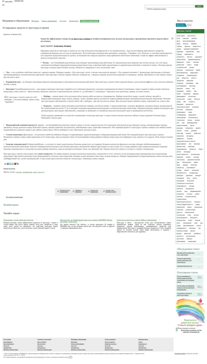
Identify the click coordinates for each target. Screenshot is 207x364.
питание (196, 62)
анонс (195, 178)
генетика (180, 109)
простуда (180, 133)
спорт (188, 62)
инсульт (185, 44)
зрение (179, 131)
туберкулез (189, 128)
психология (189, 70)
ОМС (184, 102)
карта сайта (8, 1)
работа (193, 78)
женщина (180, 175)
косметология (190, 210)
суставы (196, 157)
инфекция (189, 109)
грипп (179, 94)
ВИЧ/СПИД (192, 86)
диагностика (181, 146)
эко (199, 228)
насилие (180, 196)
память (188, 91)
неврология (181, 207)
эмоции (185, 165)
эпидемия (180, 91)
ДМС (178, 162)
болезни (197, 99)
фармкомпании (195, 191)
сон (178, 123)
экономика (189, 83)
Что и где (63, 21)
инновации (180, 181)
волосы (179, 191)
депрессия (180, 65)
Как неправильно (9, 344)
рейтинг (194, 38)
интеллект (180, 239)
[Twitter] (10, 163)
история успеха (190, 196)
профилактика (192, 75)
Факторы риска (143, 339)
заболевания (181, 117)
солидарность (181, 228)
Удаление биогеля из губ (184, 266)
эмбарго (189, 239)
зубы (196, 223)
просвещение (190, 236)
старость (192, 102)
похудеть (197, 202)
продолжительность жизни (186, 141)
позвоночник (181, 220)
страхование (190, 167)
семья (188, 88)
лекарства (180, 80)
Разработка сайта (180, 353)
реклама (180, 128)
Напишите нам (18, 0)
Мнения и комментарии (89, 21)
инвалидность (181, 186)
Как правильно (8, 342)
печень (189, 120)
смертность (197, 46)
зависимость (188, 54)
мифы (196, 162)
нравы (198, 204)
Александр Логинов (62, 45)
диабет (198, 128)
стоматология (181, 199)
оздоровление (182, 149)
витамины (190, 136)
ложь (189, 215)
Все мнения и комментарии (14, 197)
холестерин (181, 36)
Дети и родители (110, 342)
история (189, 194)
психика (189, 138)
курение (187, 46)
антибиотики (195, 154)
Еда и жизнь (7, 339)
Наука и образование (49, 21)
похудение (180, 75)
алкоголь (186, 38)
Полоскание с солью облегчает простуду (19, 220)
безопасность (193, 117)
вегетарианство (182, 73)
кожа (178, 165)
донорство (189, 104)
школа (199, 225)
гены (178, 38)
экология (180, 70)
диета (192, 125)
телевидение (181, 115)
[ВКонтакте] (8, 163)
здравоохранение (194, 59)
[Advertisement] (22, 51)
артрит (188, 157)
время (198, 70)
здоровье (180, 51)
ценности (192, 149)
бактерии (180, 157)
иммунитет (180, 138)
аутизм (196, 215)
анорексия (180, 194)
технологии (181, 160)
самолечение (189, 212)
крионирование (188, 225)
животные (187, 233)
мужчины (180, 88)
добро (197, 194)
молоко (197, 120)
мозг (186, 191)
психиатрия (181, 215)
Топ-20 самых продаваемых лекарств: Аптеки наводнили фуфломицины (185, 287)
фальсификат (181, 144)
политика (194, 165)
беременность (182, 173)
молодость (193, 218)
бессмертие (190, 189)
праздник (180, 104)
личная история (182, 231)
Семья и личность (110, 339)
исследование (182, 86)
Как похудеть (41, 344)
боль (188, 178)
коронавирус (181, 241)
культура (197, 144)
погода (179, 170)
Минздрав (187, 152)
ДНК (197, 83)
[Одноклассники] (13, 163)
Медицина (35, 21)
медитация (194, 73)
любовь (179, 46)
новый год (180, 167)
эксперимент (181, 112)
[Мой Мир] (15, 163)
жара (178, 44)
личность (180, 189)
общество (185, 78)
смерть (186, 170)
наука (179, 102)
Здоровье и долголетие (44, 339)
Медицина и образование (78, 339)
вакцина (196, 94)
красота (179, 212)
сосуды (191, 186)
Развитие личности (110, 344)
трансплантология (183, 107)
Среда (140, 342)
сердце (179, 54)
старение (180, 83)
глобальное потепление (185, 183)
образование (186, 162)
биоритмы (186, 94)
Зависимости (142, 344)
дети (178, 41)
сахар (189, 99)
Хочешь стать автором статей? (111, 191)
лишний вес (190, 51)
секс (198, 51)
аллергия (195, 107)
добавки (194, 131)
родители (197, 133)
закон (190, 112)
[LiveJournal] (18, 163)
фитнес (189, 57)
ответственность (182, 154)
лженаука (191, 146)
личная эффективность (185, 204)
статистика (192, 96)
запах (186, 131)
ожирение (190, 80)
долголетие (192, 36)
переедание (187, 223)
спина (190, 220)
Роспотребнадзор (189, 41)
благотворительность (184, 202)
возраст (188, 133)
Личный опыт (73, 21)
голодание (180, 178)
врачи (189, 207)
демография (181, 96)
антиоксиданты (182, 218)
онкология (180, 136)
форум (179, 233)
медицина (180, 62)
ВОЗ (194, 88)
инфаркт (194, 44)
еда (183, 123)
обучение (192, 228)
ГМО (190, 144)
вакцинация (192, 241)
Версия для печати (9, 168)
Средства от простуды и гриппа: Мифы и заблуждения (137, 220)
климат (191, 67)
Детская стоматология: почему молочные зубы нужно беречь (184, 260)
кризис (192, 231)
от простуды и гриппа (81, 38)
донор (179, 49)
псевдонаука (193, 173)
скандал (198, 175)
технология (181, 120)
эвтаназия (190, 181)
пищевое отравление (191, 49)
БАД (195, 91)
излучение (195, 170)
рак (178, 78)
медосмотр (192, 115)
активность (180, 57)
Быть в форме (41, 342)
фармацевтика (192, 123)
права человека (182, 125)
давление (189, 175)
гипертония (181, 99)
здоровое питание (193, 160)
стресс (189, 65)
